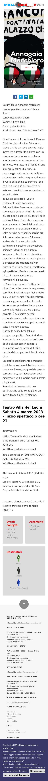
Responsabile (12, 721)
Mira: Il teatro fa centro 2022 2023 (12, 534)
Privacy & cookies (14, 714)
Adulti (18, 563)
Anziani (18, 575)
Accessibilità (11, 712)
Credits (9, 719)
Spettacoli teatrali (35, 527)
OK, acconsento (37, 771)
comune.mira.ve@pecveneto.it (19, 702)
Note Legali (11, 716)
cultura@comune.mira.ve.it (27, 672)
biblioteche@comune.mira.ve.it (29, 623)
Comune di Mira (13, 730)
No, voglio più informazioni (16, 775)
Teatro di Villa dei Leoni (16, 733)
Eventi (24, 82)
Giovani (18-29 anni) (19, 588)
